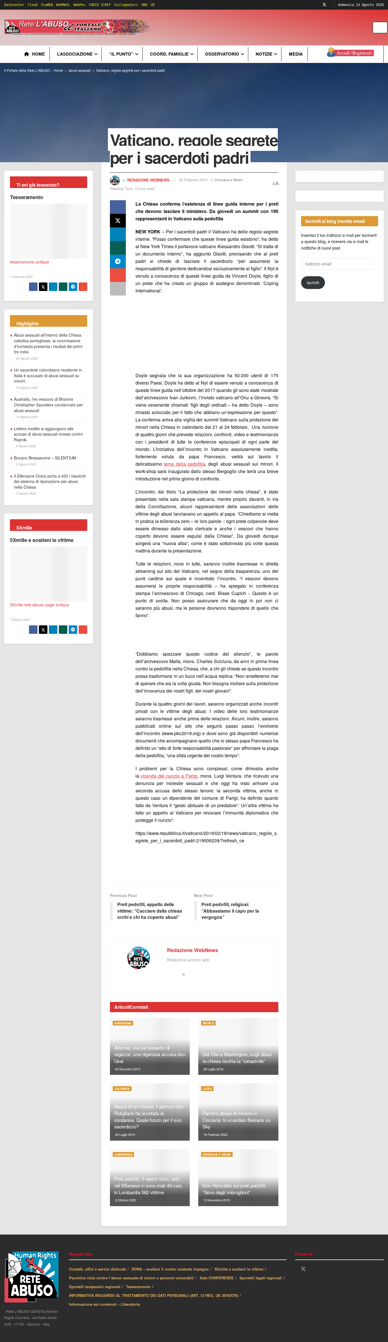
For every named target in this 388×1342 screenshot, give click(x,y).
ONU (144, 5)
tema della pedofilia (184, 464)
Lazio (207, 1089)
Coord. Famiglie (169, 54)
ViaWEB (47, 5)
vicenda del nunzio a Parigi (169, 776)
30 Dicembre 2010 (127, 1069)
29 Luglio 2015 (124, 1134)
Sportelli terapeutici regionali (94, 1286)
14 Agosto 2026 (26, 416)
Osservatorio (222, 54)
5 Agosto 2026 (25, 493)
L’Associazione (75, 54)
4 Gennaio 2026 (21, 276)
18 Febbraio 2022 (215, 1134)
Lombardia (123, 1155)
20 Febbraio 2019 (193, 179)
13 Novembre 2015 (216, 1200)
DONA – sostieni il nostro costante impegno (170, 1269)
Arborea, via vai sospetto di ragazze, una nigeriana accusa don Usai (149, 1054)
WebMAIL (63, 5)
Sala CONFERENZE (217, 1277)
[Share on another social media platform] (118, 289)
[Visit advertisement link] (266, 27)
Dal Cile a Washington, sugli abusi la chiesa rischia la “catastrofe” (237, 1057)
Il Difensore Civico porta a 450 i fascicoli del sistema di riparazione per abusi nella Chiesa (49, 481)
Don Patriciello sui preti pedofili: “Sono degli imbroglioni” (234, 1189)
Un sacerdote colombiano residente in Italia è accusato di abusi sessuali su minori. (48, 375)
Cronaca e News (228, 179)
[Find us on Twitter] (324, 5)
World (208, 1023)
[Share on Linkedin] (118, 234)
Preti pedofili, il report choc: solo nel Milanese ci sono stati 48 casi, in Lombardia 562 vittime (148, 1185)
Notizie (264, 54)
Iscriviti (313, 282)
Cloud (32, 5)
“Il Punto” (121, 54)
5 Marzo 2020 (20, 619)
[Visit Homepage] (78, 27)
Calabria (122, 1089)
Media (296, 54)
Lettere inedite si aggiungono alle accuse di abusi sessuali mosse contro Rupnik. (48, 434)
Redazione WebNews (148, 179)
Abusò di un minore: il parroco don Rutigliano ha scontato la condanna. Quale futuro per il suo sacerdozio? (148, 1116)
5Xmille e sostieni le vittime (42, 540)
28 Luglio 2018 (213, 1069)
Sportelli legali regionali (260, 1277)
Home (38, 54)
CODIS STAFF (100, 5)
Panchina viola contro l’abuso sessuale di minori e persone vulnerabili (131, 1277)
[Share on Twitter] (118, 220)
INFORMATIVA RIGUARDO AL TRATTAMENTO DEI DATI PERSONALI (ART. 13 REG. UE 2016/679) (153, 1295)
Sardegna (123, 1023)
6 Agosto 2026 (25, 464)
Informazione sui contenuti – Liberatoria (104, 1304)
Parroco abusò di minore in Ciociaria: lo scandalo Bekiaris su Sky (236, 1119)
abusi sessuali (79, 70)
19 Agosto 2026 (26, 387)
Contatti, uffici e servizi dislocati (97, 1269)
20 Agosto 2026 (26, 358)
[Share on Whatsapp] (118, 248)
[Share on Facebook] (118, 207)
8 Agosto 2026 (25, 446)
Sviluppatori (126, 5)
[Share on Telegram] (118, 261)
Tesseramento (26, 197)
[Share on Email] (118, 275)
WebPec (79, 5)
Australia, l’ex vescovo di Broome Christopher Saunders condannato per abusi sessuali (48, 404)
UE (153, 5)
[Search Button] (383, 27)
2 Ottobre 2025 (125, 1200)
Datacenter (14, 5)
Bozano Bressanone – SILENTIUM (45, 458)
